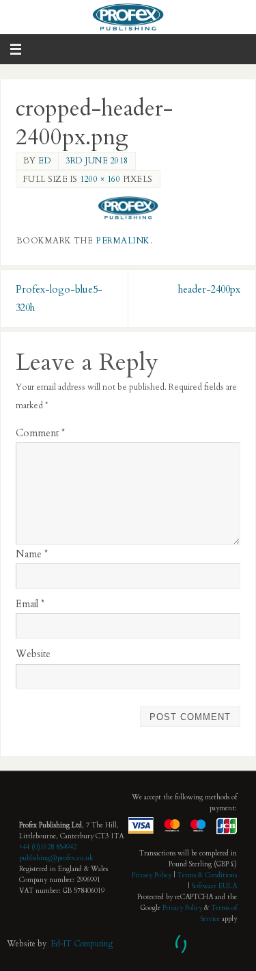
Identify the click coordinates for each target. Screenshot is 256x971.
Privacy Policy (151, 875)
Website (33, 654)
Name (32, 554)
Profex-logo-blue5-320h (59, 299)
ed (44, 160)
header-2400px (209, 289)
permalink (123, 240)
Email (30, 604)
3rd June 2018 (97, 160)
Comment (40, 433)
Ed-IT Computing (82, 943)
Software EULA (214, 886)
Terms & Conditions (207, 875)
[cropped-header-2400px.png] (128, 208)
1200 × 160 (100, 179)
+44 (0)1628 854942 (47, 847)
